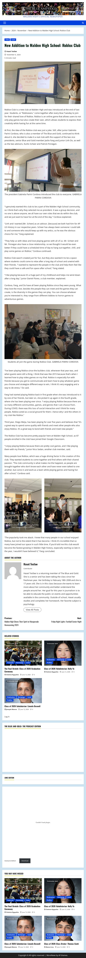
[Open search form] (83, 23)
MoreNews (51, 955)
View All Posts (32, 609)
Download (25, 861)
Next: (66, 620)
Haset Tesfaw (11, 51)
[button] (4, 22)
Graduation (51, 660)
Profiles (49, 663)
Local (13, 40)
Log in (7, 716)
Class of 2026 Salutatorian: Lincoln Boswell (22, 706)
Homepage (19, 663)
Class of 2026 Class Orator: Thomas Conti (61, 943)
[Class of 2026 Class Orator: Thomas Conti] (63, 928)
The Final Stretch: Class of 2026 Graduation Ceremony (22, 670)
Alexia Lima (50, 947)
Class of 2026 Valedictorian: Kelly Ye (59, 668)
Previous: (21, 621)
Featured (10, 663)
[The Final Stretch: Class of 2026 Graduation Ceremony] (23, 653)
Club (7, 40)
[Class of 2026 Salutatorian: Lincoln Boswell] (23, 690)
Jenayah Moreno (11, 709)
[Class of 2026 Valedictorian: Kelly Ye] (63, 653)
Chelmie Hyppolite (12, 675)
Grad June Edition (10, 861)
